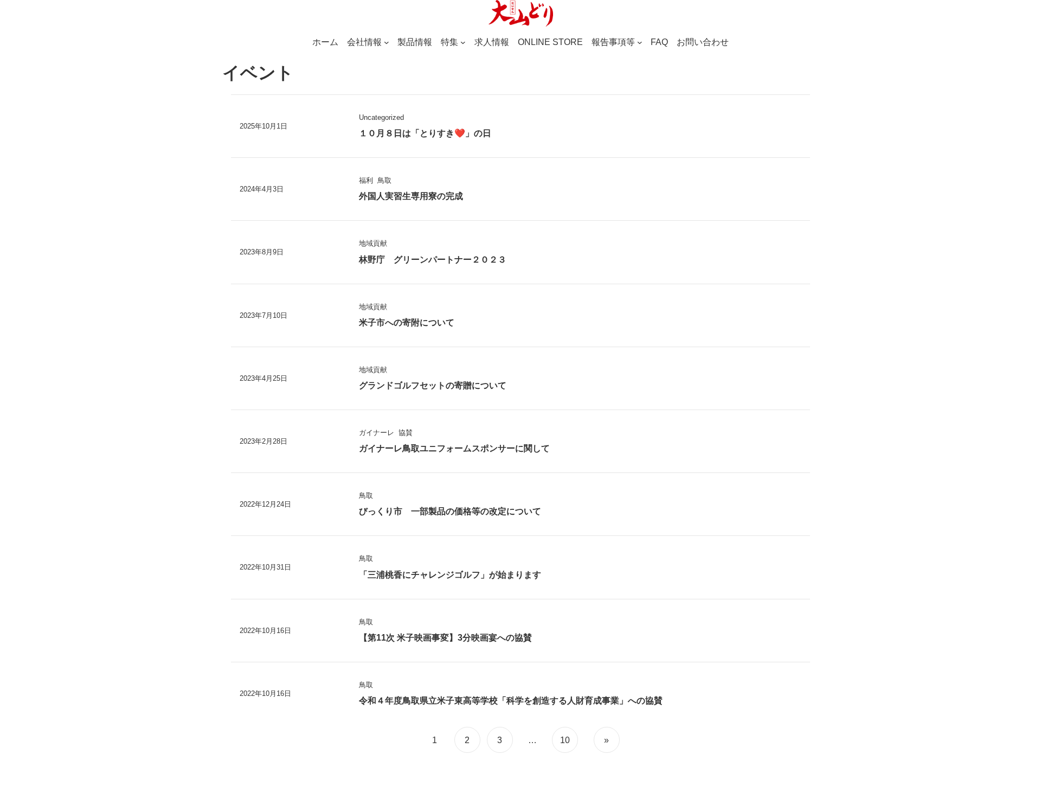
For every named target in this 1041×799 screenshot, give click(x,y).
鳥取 (384, 180)
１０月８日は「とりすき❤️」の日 (425, 133)
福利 (366, 180)
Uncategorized (381, 117)
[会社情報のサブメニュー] (386, 42)
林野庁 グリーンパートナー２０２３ (432, 259)
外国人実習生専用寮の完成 (411, 196)
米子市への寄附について (406, 322)
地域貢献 (373, 243)
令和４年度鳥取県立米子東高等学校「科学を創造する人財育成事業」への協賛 (511, 700)
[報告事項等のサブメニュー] (639, 42)
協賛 (406, 433)
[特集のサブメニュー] (463, 42)
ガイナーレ (376, 433)
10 (565, 740)
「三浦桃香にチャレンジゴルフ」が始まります (450, 574)
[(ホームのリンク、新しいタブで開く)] (520, 13)
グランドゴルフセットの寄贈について (432, 385)
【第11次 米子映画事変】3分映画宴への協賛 (445, 637)
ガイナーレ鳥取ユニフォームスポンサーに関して (454, 448)
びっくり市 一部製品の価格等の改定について (450, 511)
